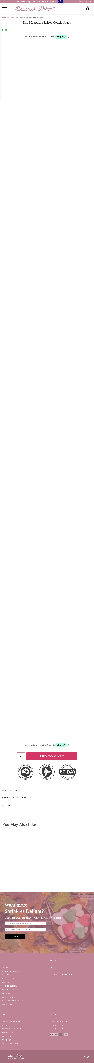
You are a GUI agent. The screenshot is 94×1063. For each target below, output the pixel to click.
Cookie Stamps (9, 990)
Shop (8, 17)
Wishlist (6, 1040)
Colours (6, 982)
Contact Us (7, 1033)
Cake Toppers (8, 979)
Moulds (6, 993)
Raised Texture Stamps (13, 1001)
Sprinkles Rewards (12, 1021)
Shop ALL (6, 967)
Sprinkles (7, 1005)
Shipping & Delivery (12, 1029)
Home (4, 17)
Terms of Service (58, 1021)
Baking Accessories (12, 971)
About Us (53, 967)
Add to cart (51, 756)
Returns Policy (57, 1029)
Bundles (6, 975)
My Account (8, 1036)
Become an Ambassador (60, 975)
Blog (51, 971)
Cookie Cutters (10, 986)
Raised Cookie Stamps (17, 17)
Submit (15, 936)
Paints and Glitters (12, 997)
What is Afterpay (10, 1044)
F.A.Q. (4, 1025)
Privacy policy (56, 1025)
